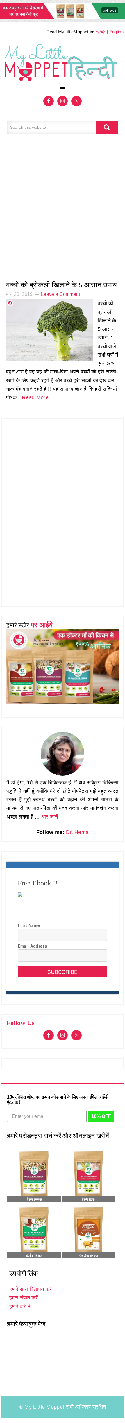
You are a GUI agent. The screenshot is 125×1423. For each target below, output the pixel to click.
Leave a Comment (60, 294)
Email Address (32, 946)
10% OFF (101, 1116)
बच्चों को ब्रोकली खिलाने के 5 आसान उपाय (61, 285)
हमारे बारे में (19, 1306)
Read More (35, 397)
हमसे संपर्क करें (23, 1298)
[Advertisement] (62, 210)
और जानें (49, 817)
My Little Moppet (62, 61)
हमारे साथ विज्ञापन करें (30, 1289)
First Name (29, 925)
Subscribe (62, 971)
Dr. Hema (77, 832)
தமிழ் (101, 31)
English (116, 31)
